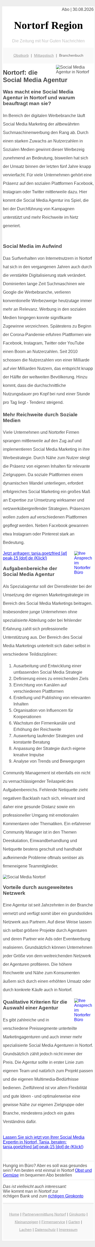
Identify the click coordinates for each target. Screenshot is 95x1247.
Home (14, 1214)
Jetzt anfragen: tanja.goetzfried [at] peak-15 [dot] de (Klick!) (35, 555)
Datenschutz (45, 1229)
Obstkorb (21, 55)
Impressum (68, 1229)
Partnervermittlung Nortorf (44, 1214)
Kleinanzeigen (26, 1222)
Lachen (25, 1229)
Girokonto (77, 1214)
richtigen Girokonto (65, 1196)
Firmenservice (53, 1222)
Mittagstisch (44, 55)
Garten (74, 1222)
